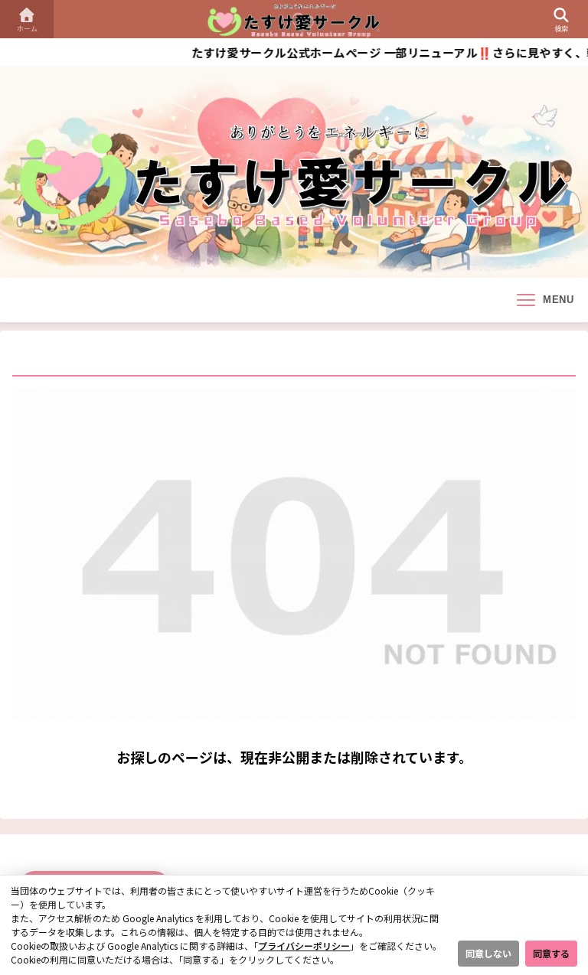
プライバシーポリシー (304, 945)
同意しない (488, 953)
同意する (551, 953)
